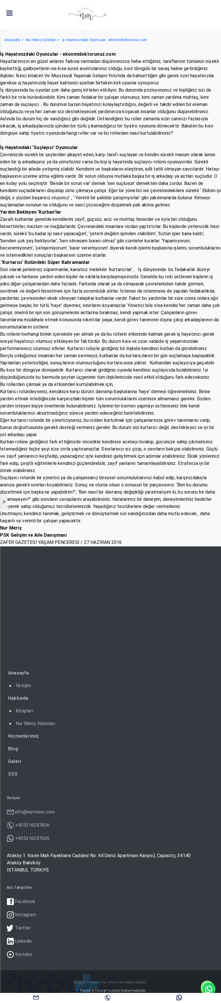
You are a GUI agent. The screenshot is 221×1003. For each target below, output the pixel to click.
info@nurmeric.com (36, 997)
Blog (13, 748)
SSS (13, 774)
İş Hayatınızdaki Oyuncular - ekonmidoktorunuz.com (104, 40)
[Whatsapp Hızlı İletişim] (208, 988)
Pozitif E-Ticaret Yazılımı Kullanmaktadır (113, 991)
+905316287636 (107, 997)
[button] (9, 13)
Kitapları (24, 711)
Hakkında (18, 698)
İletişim (23, 685)
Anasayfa (12, 40)
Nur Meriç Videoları (41, 40)
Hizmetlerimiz (23, 736)
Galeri (14, 761)
